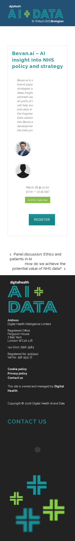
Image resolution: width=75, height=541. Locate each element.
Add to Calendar (37, 200)
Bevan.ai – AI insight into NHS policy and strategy (37, 59)
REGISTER (42, 220)
